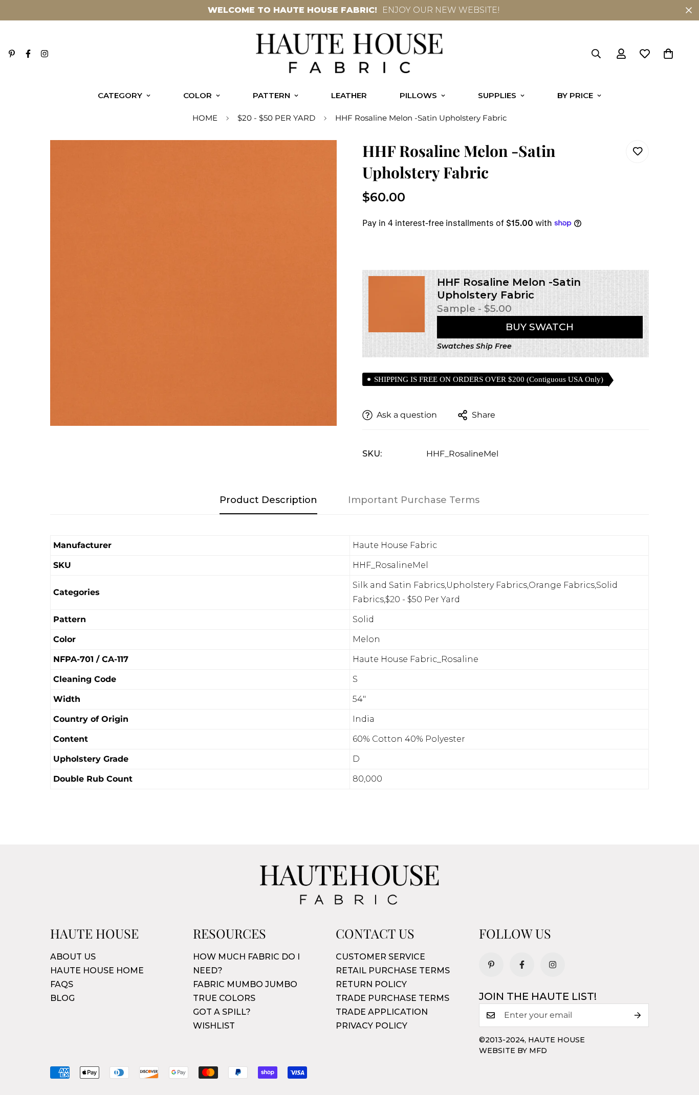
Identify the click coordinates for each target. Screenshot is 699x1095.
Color (197, 95)
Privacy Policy (371, 1026)
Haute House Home (97, 970)
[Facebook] (28, 54)
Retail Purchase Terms (393, 970)
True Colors (224, 998)
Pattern (271, 95)
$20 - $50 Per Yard (276, 118)
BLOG (62, 998)
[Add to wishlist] (637, 151)
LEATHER (349, 95)
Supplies (497, 95)
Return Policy (371, 984)
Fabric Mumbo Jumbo (245, 984)
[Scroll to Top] (679, 1039)
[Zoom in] (314, 161)
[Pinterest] (12, 54)
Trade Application (382, 1012)
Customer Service (380, 957)
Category (120, 95)
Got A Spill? (222, 1012)
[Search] (596, 53)
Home (204, 118)
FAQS (61, 984)
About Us (73, 957)
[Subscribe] (637, 1015)
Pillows (418, 95)
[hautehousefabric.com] (349, 54)
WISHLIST (214, 1026)
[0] (668, 53)
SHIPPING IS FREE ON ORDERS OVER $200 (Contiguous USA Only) (488, 379)
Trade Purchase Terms (392, 998)
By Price (575, 95)
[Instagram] (44, 54)
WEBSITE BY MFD (513, 1050)
